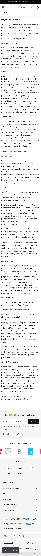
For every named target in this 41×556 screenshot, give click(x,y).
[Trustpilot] (8, 528)
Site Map (16, 543)
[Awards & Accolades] (6, 451)
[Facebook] (3, 433)
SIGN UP (34, 421)
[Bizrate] (19, 528)
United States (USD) (16, 536)
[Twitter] (8, 433)
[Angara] (20, 7)
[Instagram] (23, 433)
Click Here (15, 216)
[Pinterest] (18, 433)
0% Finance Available (20, 2)
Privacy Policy (7, 429)
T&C (5, 546)
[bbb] (29, 524)
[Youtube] (13, 433)
